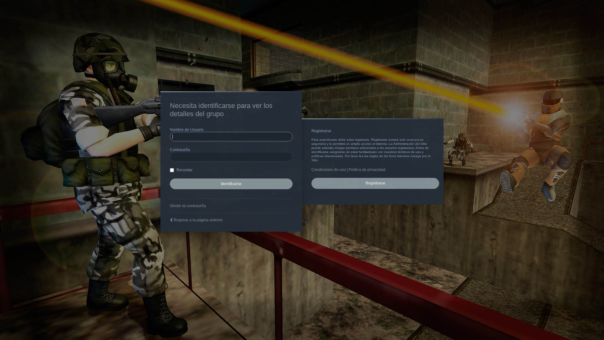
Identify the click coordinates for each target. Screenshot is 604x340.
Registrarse (375, 183)
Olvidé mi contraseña (188, 206)
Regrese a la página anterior (198, 220)
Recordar (184, 170)
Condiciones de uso (328, 169)
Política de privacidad (367, 169)
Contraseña (180, 150)
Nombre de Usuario (187, 130)
